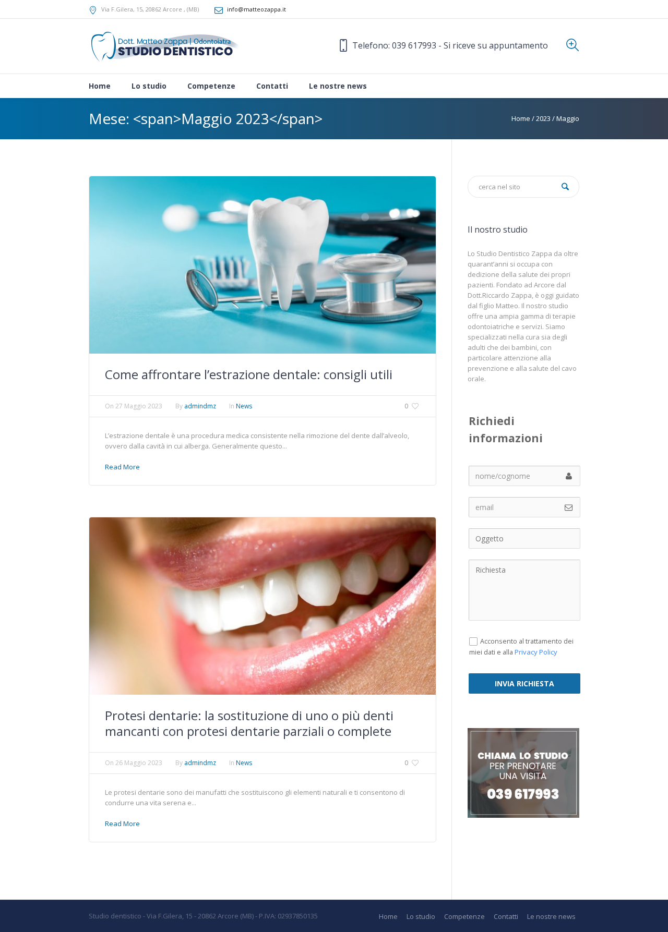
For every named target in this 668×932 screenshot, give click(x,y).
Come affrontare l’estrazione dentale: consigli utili (248, 374)
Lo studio (421, 916)
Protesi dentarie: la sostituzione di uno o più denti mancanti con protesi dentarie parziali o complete (249, 723)
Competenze (464, 916)
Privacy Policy (536, 652)
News (244, 406)
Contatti (506, 916)
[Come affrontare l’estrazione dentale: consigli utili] (262, 264)
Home (520, 118)
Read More (122, 466)
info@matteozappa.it (256, 9)
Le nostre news (551, 916)
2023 (543, 118)
